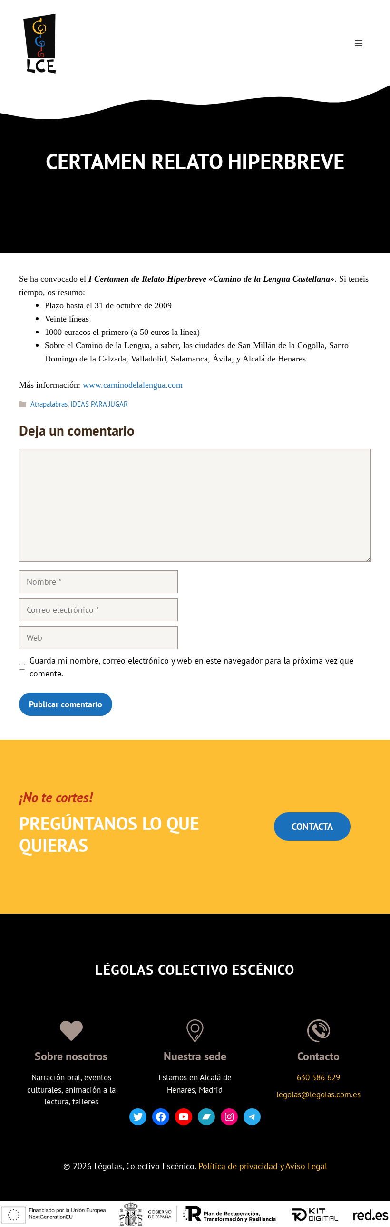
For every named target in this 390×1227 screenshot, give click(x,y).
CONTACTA (312, 826)
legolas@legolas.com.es (318, 1094)
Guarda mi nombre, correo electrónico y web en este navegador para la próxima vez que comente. (191, 667)
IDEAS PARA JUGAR (99, 404)
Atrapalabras (49, 404)
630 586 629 (318, 1077)
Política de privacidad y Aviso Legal (262, 1165)
